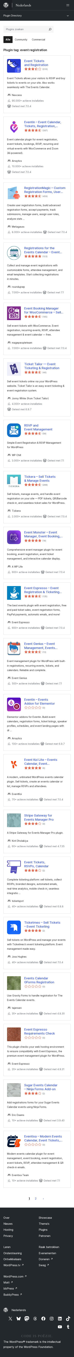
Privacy (8, 1236)
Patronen (44, 1236)
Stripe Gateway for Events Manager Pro (39, 817)
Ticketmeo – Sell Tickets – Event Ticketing (42, 924)
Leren (6, 1247)
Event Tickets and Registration (36, 63)
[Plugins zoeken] (50, 29)
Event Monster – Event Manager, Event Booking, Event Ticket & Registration (44, 534)
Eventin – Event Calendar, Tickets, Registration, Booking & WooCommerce (43, 124)
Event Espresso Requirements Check (39, 1031)
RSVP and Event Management (38, 427)
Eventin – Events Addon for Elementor (39, 701)
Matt (8, 1282)
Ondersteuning (12, 1253)
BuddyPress (12, 1294)
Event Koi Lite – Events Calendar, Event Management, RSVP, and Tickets (42, 762)
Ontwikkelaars (12, 1259)
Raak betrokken (49, 1247)
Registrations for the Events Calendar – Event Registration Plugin (42, 250)
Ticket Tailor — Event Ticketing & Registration (41, 366)
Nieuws (8, 1223)
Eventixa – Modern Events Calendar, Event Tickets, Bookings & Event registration (43, 1138)
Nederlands (19, 1310)
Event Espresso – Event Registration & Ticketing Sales (41, 590)
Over (6, 1217)
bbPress (10, 1288)
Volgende (43, 1198)
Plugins (43, 1229)
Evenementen (47, 1253)
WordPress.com (15, 1276)
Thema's (44, 1223)
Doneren (46, 1259)
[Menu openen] (68, 5)
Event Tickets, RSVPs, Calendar (36, 864)
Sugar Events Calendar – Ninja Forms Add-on (40, 1087)
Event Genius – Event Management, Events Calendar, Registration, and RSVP (44, 646)
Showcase (45, 1217)
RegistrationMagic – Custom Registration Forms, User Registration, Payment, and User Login (44, 190)
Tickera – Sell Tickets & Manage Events (40, 478)
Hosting (8, 1229)
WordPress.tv (13, 1265)
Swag (44, 1265)
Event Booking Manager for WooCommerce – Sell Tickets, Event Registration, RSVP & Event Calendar (44, 310)
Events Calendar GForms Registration (39, 980)
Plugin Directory (12, 15)
